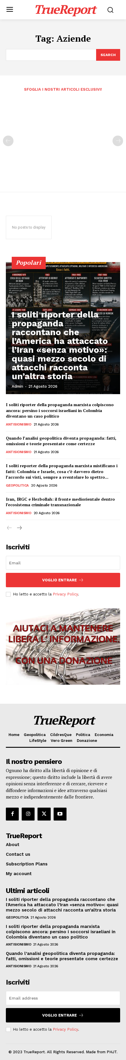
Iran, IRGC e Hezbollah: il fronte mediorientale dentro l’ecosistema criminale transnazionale (60, 502)
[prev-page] (8, 141)
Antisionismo (18, 424)
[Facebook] (12, 814)
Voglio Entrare (59, 580)
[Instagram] (28, 814)
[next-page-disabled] (118, 141)
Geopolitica (17, 485)
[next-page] (19, 528)
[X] (44, 814)
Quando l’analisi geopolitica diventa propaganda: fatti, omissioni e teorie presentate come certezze (61, 441)
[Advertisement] (63, 138)
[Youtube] (60, 814)
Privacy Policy (65, 594)
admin (17, 386)
